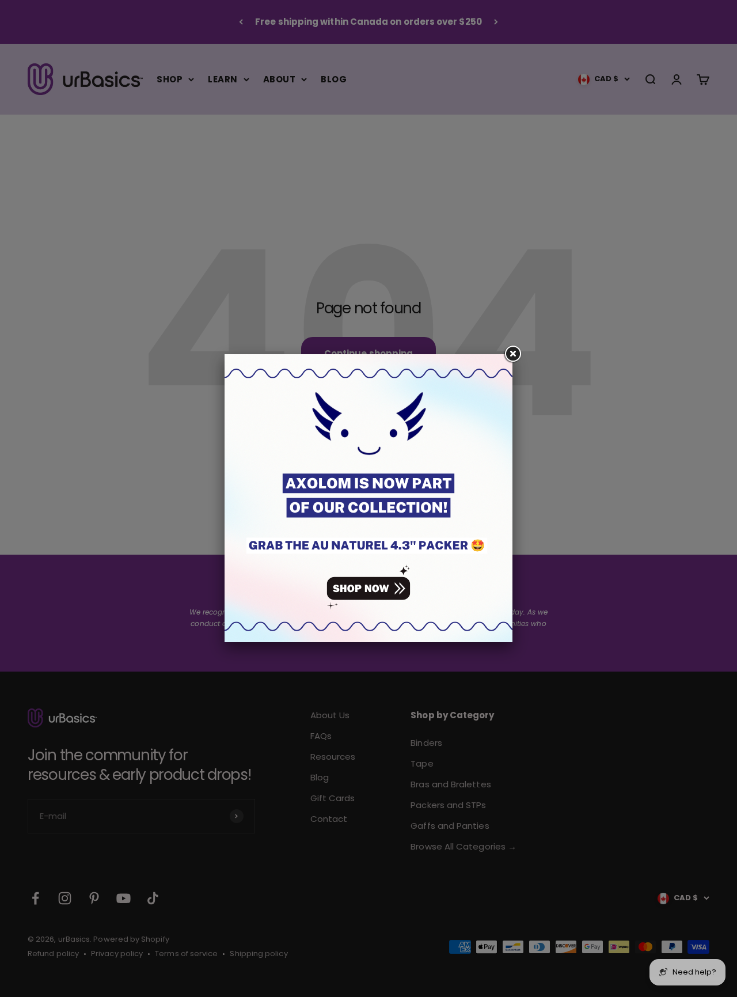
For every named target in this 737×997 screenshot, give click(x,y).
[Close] (512, 354)
